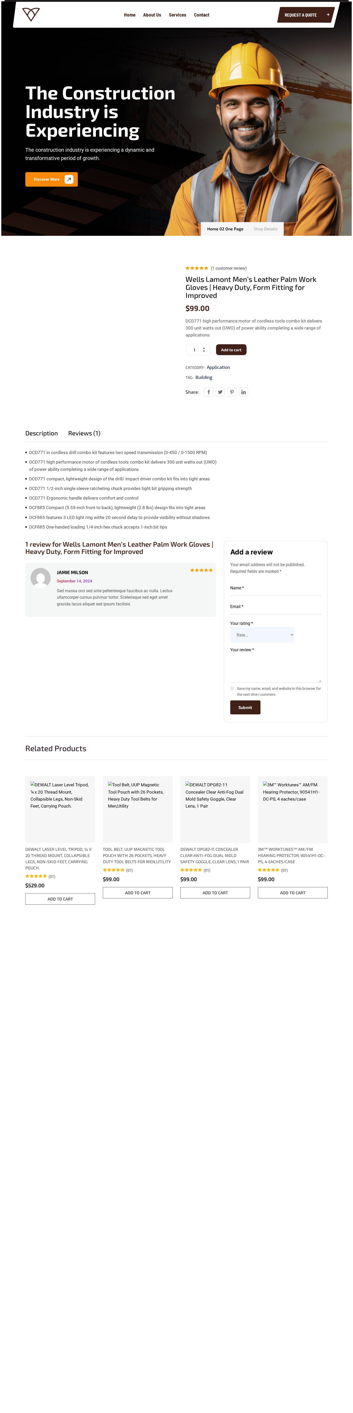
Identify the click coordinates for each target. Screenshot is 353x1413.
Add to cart (231, 349)
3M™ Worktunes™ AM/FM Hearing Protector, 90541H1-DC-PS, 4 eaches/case (291, 855)
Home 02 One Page (225, 228)
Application (218, 367)
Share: (192, 392)
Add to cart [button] (60, 898)
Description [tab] (41, 433)
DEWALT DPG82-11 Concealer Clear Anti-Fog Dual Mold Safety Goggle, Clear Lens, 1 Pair (214, 855)
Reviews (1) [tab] (84, 433)
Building (203, 377)
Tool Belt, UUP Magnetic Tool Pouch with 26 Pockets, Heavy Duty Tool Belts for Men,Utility (137, 855)
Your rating (241, 623)
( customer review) (229, 268)
